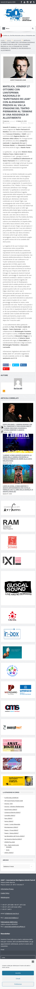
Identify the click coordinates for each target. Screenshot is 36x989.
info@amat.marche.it (12, 913)
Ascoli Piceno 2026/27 (10, 809)
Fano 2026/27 (8, 818)
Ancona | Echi (8, 803)
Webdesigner (5, 897)
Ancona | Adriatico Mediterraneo (14, 806)
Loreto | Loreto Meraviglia (12, 824)
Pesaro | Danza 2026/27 (11, 833)
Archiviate (7, 123)
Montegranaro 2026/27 (11, 827)
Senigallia (9, 847)
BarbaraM (12, 121)
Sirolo (7, 850)
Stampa (24, 123)
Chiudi (18, 979)
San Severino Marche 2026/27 (13, 839)
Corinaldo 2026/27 (9, 815)
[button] (33, 962)
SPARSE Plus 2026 (9, 842)
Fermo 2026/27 (8, 821)
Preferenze (18, 984)
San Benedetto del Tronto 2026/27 (14, 836)
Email (31, 123)
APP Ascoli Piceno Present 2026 (13, 801)
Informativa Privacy (7, 889)
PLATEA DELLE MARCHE (11, 798)
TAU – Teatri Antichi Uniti (11, 845)
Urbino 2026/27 (9, 852)
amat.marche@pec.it (11, 918)
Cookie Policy (5, 893)
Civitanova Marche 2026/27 (12, 812)
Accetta (18, 973)
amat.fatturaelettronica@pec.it (14, 927)
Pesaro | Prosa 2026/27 (11, 830)
